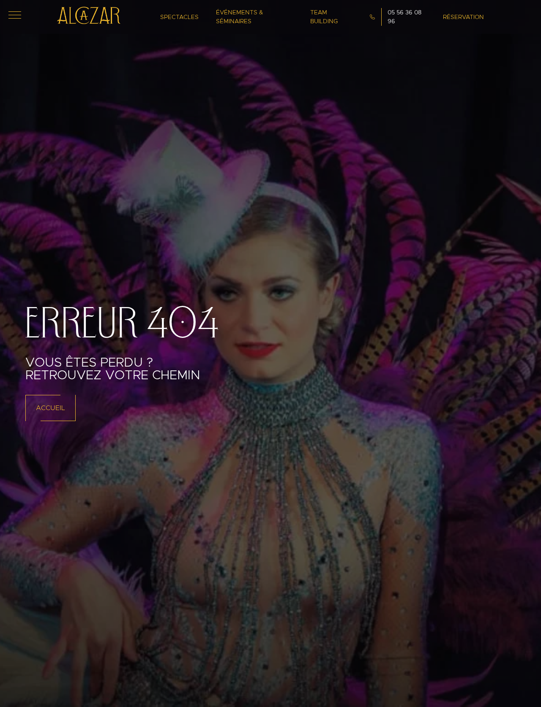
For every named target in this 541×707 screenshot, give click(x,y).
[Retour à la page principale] (88, 22)
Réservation (463, 17)
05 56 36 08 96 (404, 16)
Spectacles (179, 17)
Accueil (50, 408)
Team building (324, 16)
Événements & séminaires (239, 16)
